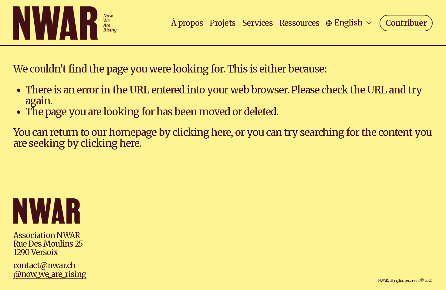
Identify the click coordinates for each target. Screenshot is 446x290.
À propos (187, 23)
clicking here (202, 132)
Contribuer (406, 23)
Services (257, 23)
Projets (222, 23)
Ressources (299, 23)
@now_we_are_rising (49, 274)
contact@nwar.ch (44, 265)
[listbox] (349, 23)
